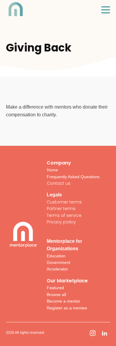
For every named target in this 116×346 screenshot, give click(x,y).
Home (52, 169)
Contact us (58, 183)
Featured (55, 287)
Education (56, 255)
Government (58, 262)
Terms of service (64, 215)
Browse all (56, 294)
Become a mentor (63, 301)
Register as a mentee (67, 308)
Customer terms (64, 202)
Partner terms (61, 209)
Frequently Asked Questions (73, 176)
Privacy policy (61, 222)
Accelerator (57, 269)
